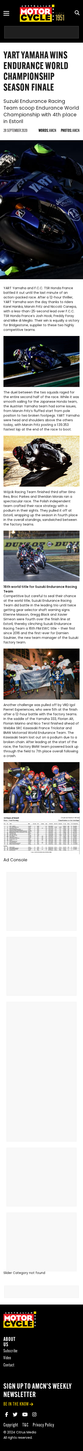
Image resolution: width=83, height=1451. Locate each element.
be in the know (16, 1404)
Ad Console (15, 860)
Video (7, 1358)
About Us (9, 1342)
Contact (8, 1365)
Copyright (10, 1425)
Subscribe (10, 1351)
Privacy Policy (43, 1425)
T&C (25, 1425)
